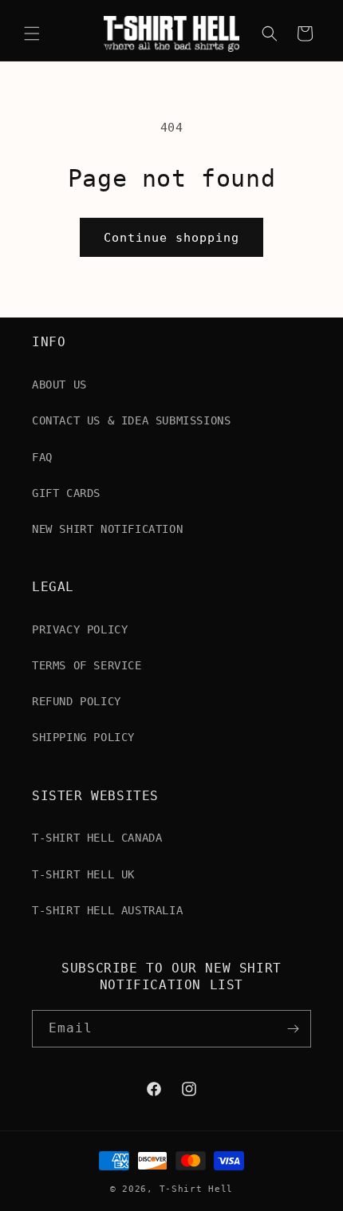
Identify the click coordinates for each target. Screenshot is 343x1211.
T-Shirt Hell (196, 1189)
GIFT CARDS (66, 493)
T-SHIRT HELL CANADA (97, 837)
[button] (31, 33)
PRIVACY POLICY (80, 629)
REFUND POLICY (76, 701)
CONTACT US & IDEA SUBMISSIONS (131, 420)
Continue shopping (171, 238)
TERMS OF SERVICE (87, 665)
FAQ (42, 457)
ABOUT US (59, 384)
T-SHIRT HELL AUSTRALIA (107, 910)
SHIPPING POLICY (83, 737)
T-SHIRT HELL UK (83, 874)
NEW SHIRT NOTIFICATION (107, 529)
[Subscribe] (292, 1028)
